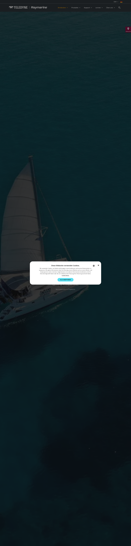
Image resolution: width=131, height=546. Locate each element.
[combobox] (94, 266)
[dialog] (65, 273)
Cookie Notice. (65, 275)
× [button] (98, 265)
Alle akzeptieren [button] (65, 279)
